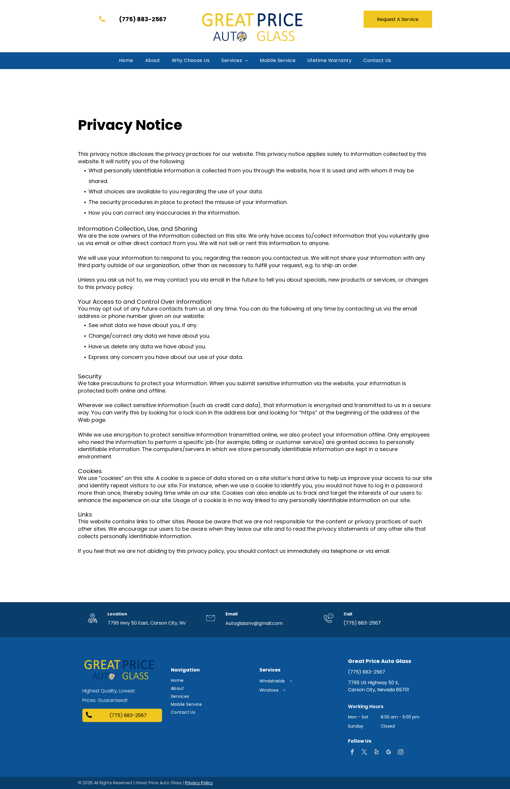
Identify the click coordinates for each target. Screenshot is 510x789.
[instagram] (400, 753)
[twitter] (364, 753)
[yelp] (376, 753)
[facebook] (352, 753)
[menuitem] (126, 60)
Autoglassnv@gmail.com (254, 623)
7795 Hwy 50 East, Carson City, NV (146, 623)
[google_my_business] (388, 753)
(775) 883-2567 (362, 623)
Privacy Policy (199, 783)
